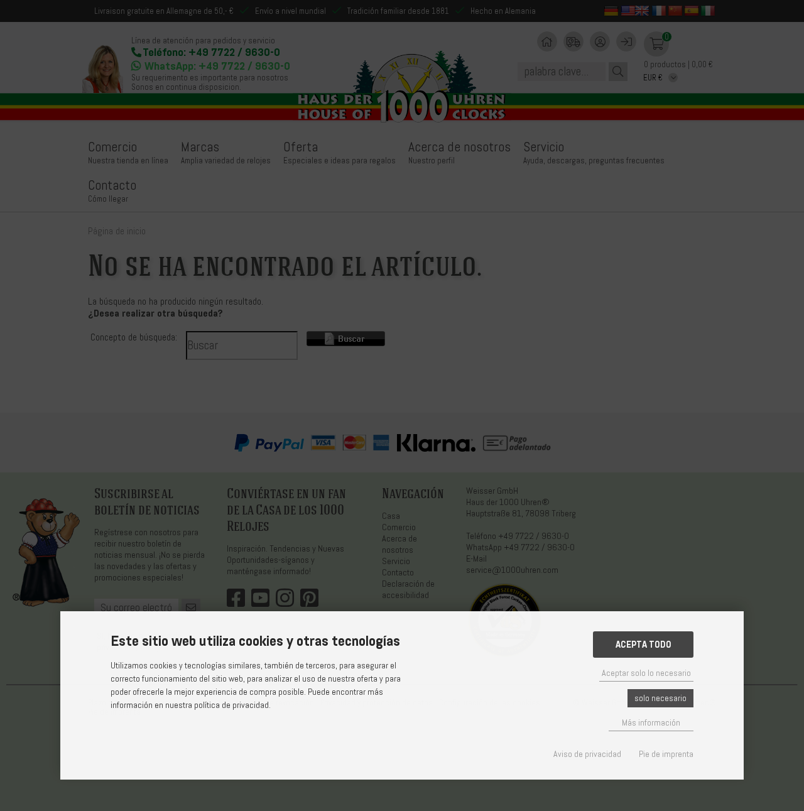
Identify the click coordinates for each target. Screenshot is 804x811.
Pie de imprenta (666, 754)
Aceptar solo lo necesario (646, 673)
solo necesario (660, 698)
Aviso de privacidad (587, 754)
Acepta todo (643, 644)
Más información (651, 722)
